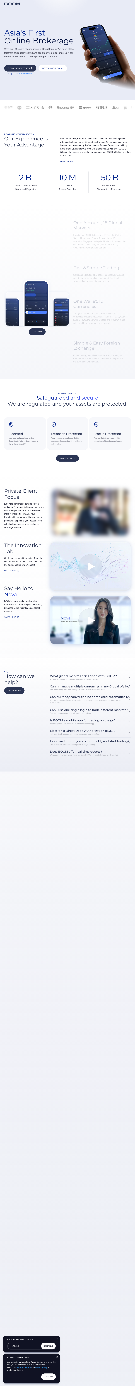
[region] (37, 301)
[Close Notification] (57, 1356)
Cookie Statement (23, 1367)
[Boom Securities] (12, 4)
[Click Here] (90, 566)
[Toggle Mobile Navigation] (128, 4)
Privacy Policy (41, 1367)
